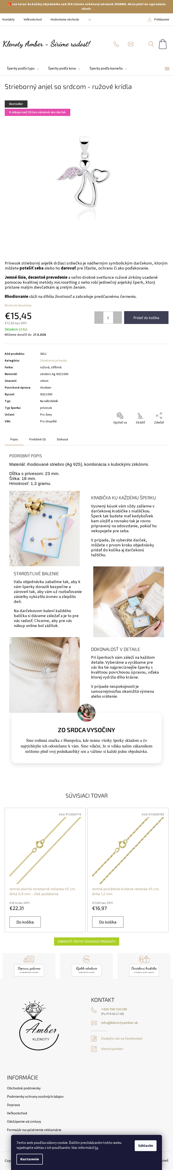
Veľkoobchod (33, 19)
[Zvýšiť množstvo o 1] (117, 318)
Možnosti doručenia (18, 305)
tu (96, 1147)
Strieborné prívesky (53, 360)
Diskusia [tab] (62, 439)
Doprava (13, 1104)
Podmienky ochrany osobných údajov (35, 1096)
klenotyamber (112, 1049)
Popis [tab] (14, 439)
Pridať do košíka (146, 317)
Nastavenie (29, 1159)
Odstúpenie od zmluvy (24, 1121)
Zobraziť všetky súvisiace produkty (87, 941)
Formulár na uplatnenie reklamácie (34, 1129)
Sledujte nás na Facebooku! (121, 1038)
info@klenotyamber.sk (119, 1023)
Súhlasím (145, 1145)
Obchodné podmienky (24, 1088)
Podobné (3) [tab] (37, 439)
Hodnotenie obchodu (65, 19)
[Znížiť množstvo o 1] (99, 318)
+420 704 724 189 (114, 1009)
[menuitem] (22, 68)
